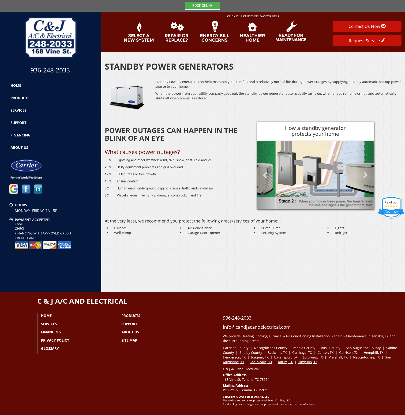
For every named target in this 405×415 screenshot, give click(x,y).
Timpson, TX (307, 362)
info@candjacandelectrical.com (257, 327)
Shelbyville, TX (261, 362)
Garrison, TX (348, 352)
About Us (19, 147)
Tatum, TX (285, 362)
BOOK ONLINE (202, 6)
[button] (265, 175)
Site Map (129, 340)
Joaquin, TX (260, 357)
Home (16, 85)
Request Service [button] (365, 40)
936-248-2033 (237, 318)
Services (18, 110)
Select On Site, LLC (257, 396)
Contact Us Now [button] (365, 26)
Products (20, 97)
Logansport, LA (285, 357)
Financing (20, 135)
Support (18, 122)
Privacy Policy (55, 340)
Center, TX (326, 352)
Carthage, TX (302, 352)
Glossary (50, 348)
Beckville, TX (277, 352)
